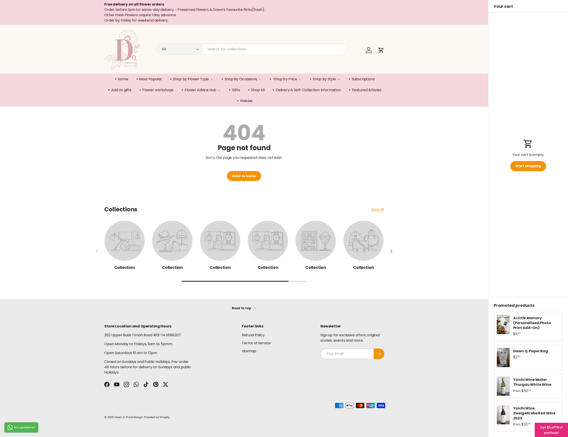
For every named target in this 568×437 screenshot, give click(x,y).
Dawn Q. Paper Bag (530, 351)
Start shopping (528, 166)
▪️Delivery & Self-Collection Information (306, 90)
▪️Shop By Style (322, 79)
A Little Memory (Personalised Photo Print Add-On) (532, 323)
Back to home (244, 176)
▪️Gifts (233, 90)
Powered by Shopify (157, 417)
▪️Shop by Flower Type (189, 79)
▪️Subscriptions (361, 79)
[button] (381, 50)
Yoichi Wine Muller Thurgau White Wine (532, 382)
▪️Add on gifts (119, 90)
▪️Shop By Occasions (238, 79)
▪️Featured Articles (364, 90)
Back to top (242, 308)
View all (377, 209)
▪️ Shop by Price (282, 79)
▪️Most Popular (148, 79)
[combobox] (251, 49)
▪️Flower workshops (156, 90)
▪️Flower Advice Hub (198, 90)
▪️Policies (244, 100)
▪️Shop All (256, 90)
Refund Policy (253, 335)
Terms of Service (256, 343)
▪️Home (120, 79)
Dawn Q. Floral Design (128, 417)
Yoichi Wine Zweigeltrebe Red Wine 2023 (534, 413)
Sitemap (249, 351)
